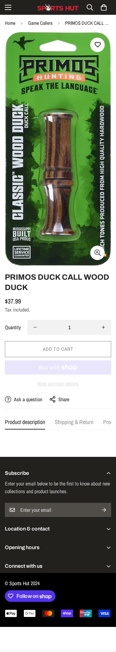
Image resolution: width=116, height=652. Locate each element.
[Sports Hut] (58, 7)
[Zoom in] (97, 253)
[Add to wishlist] (97, 45)
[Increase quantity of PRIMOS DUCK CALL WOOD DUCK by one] (103, 327)
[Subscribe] (104, 510)
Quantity (13, 327)
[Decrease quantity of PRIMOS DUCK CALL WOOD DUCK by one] (35, 327)
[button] (103, 7)
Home (10, 23)
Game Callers (40, 23)
